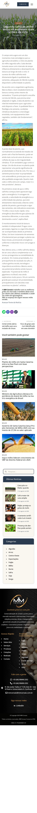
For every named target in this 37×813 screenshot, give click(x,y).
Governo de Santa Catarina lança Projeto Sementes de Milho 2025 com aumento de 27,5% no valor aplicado (18, 428)
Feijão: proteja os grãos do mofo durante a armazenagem (24, 509)
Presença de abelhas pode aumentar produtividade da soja (25, 529)
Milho (18, 23)
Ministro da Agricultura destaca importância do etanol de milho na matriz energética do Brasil (18, 396)
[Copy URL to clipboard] (16, 312)
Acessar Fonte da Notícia (11, 302)
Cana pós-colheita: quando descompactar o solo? (24, 489)
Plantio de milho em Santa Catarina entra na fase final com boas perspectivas (17, 364)
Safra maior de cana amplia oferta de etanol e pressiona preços (24, 499)
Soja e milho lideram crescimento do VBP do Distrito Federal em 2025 (18, 459)
